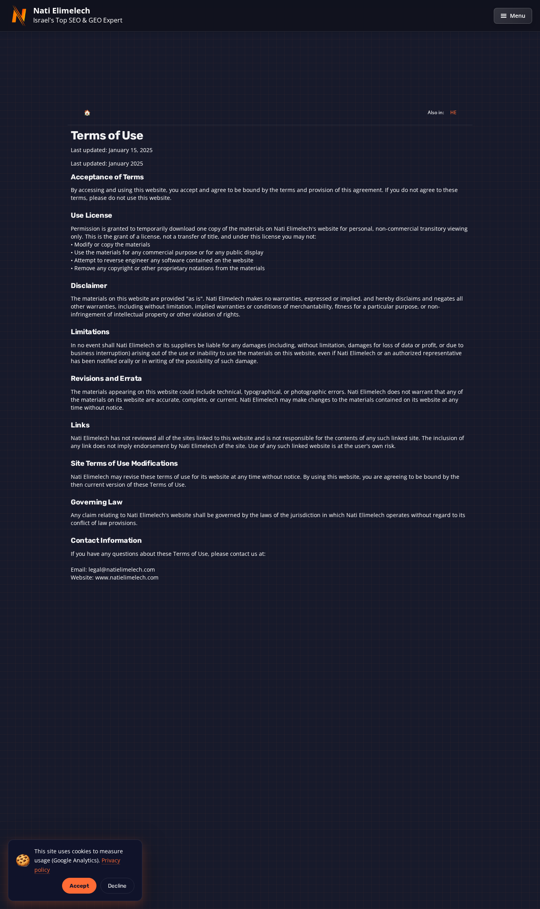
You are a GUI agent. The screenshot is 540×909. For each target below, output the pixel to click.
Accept (79, 886)
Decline (117, 886)
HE (453, 112)
